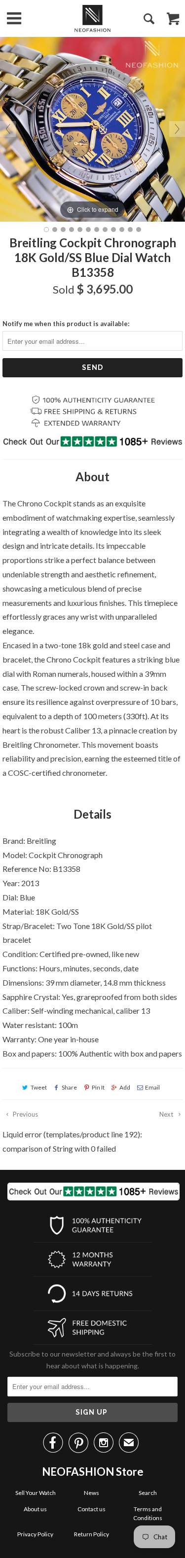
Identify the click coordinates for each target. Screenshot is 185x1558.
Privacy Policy (35, 1534)
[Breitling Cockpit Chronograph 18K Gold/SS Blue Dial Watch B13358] (46, 229)
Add (124, 1087)
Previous (24, 1114)
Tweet (39, 1087)
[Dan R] (92, 18)
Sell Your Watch (35, 1492)
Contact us (91, 1509)
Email (152, 1087)
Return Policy (91, 1534)
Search (148, 1492)
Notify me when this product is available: (65, 324)
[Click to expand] (92, 128)
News (91, 1492)
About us (35, 1509)
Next (167, 1114)
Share (69, 1087)
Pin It (98, 1087)
